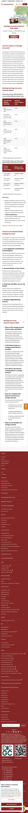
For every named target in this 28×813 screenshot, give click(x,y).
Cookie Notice (18, 796)
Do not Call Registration (6, 538)
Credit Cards (4, 693)
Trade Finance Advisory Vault (8, 620)
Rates (2, 581)
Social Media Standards (6, 662)
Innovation (3, 596)
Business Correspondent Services (8, 721)
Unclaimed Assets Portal (6, 636)
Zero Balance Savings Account (8, 704)
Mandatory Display (5, 572)
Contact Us (3, 522)
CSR (2, 472)
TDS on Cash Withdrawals (7, 656)
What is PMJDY (4, 715)
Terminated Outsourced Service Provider (10, 680)
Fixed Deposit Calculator (6, 485)
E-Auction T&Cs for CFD (6, 645)
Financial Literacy (5, 719)
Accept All (11, 808)
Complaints (4, 568)
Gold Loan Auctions (5, 647)
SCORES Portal (4, 605)
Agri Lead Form (4, 511)
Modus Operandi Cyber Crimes (8, 497)
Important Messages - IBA (7, 664)
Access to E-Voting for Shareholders (9, 612)
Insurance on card (5, 590)
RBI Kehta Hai (4, 629)
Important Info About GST (7, 660)
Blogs (2, 706)
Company (3, 457)
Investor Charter (5, 566)
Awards (3, 459)
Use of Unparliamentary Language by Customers (12, 654)
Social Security (4, 717)
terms (17, 389)
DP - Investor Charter (6, 542)
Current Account (5, 699)
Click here (4, 225)
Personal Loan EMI (5, 483)
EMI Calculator (4, 481)
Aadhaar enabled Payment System (9, 544)
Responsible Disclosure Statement (9, 609)
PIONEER (18, 1)
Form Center (4, 520)
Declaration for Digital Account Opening (10, 583)
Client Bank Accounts (6, 570)
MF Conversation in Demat (7, 603)
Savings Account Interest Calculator (9, 490)
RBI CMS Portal (4, 548)
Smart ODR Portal (5, 601)
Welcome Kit (4, 540)
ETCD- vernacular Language (7, 658)
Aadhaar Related (5, 594)
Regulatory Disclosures (6, 501)
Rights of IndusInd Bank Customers (9, 551)
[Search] (19, 4)
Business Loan (4, 702)
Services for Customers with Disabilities (10, 546)
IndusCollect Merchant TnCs (7, 669)
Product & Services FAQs (6, 509)
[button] (26, 406)
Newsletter (3, 614)
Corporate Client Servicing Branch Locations (11, 673)
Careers (3, 465)
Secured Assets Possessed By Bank (9, 632)
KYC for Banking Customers (7, 535)
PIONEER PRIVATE (11, 1)
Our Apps (3, 599)
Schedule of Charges (6, 579)
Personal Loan (4, 695)
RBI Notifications (5, 627)
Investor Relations (5, 461)
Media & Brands (4, 463)
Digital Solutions (5, 592)
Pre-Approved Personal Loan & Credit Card (11, 683)
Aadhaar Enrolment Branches (8, 518)
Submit (23, 725)
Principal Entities (5, 780)
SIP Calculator (4, 487)
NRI (22, 1)
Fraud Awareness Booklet (7, 558)
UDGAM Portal (4, 634)
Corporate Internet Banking (7, 667)
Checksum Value (5, 708)
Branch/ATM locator (5, 524)
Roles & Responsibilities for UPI (8, 671)
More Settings (11, 799)
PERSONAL (4, 1)
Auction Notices (4, 643)
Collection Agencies (5, 607)
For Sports (3, 474)
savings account (11, 377)
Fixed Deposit (4, 697)
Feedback (3, 527)
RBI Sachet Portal (5, 533)
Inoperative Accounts (6, 554)
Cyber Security (4, 493)
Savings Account (5, 691)
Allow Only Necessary (11, 804)
